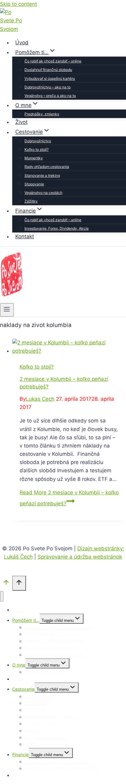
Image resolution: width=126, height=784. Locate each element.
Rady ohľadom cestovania (46, 166)
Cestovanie (23, 689)
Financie (20, 754)
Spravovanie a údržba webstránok (80, 557)
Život (21, 122)
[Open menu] (7, 310)
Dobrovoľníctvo (37, 141)
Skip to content (18, 4)
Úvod (21, 42)
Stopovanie (34, 184)
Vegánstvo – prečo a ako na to (50, 95)
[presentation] (69, 347)
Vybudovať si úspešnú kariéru (49, 78)
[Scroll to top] (6, 584)
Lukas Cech (40, 399)
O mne (18, 664)
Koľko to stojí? (36, 149)
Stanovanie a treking (42, 175)
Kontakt (24, 236)
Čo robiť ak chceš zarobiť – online (52, 61)
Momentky (33, 158)
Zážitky (31, 201)
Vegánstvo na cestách (43, 192)
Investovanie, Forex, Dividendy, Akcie (56, 228)
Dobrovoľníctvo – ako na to (47, 87)
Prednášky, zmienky (41, 114)
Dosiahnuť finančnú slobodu (48, 69)
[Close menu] (1, 596)
